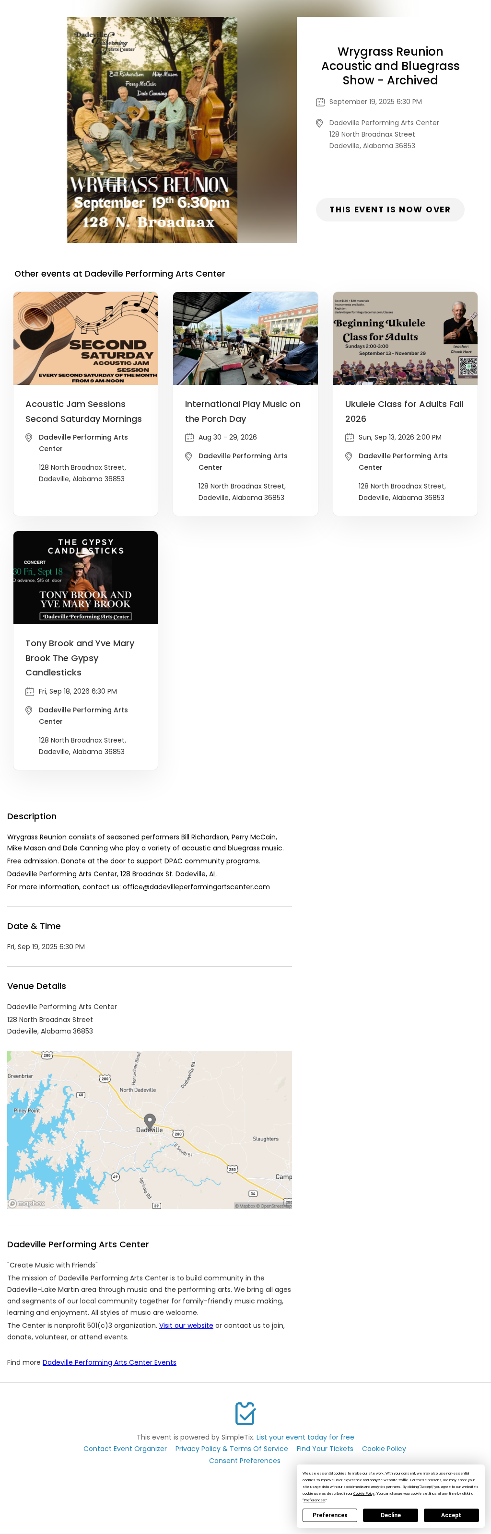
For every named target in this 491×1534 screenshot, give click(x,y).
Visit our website (186, 1325)
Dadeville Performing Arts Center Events (109, 1362)
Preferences (330, 1515)
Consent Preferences (245, 1460)
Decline (391, 1515)
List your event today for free (305, 1437)
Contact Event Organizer (125, 1448)
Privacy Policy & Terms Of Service (231, 1448)
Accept (451, 1515)
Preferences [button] (314, 1500)
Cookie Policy (384, 1448)
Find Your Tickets (325, 1448)
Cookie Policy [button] (363, 1493)
